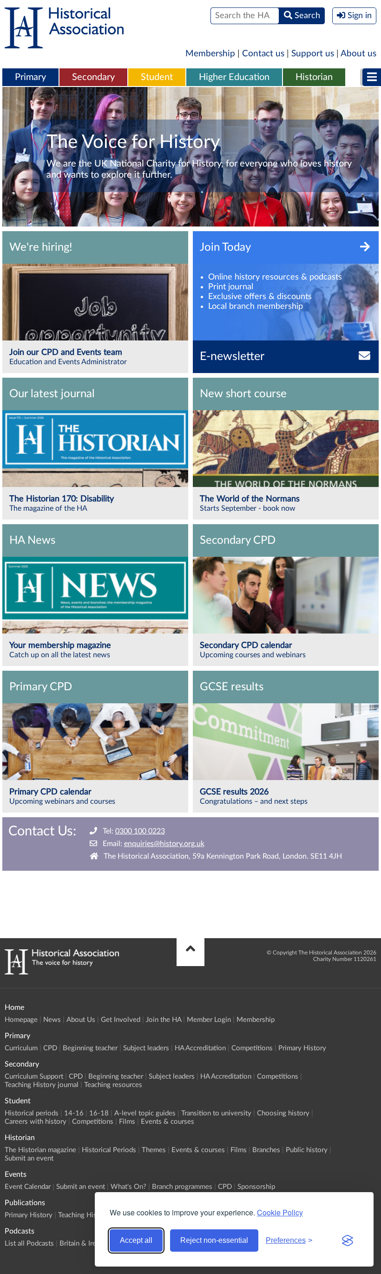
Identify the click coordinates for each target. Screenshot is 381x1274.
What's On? (128, 1186)
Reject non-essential (214, 1240)
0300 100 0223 (140, 831)
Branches (266, 1150)
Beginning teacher (90, 1048)
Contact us (263, 53)
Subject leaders (146, 1048)
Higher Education (234, 77)
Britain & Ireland (84, 1243)
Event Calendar (28, 1186)
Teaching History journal (42, 1084)
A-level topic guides (145, 1113)
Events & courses (167, 1121)
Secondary (93, 77)
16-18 (99, 1113)
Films (127, 1121)
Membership (210, 53)
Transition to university (216, 1113)
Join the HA (163, 1019)
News (52, 1019)
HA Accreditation (200, 1048)
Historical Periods (109, 1150)
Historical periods (32, 1113)
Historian (314, 77)
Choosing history (283, 1113)
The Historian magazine (40, 1150)
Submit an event (29, 1158)
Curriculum (21, 1048)
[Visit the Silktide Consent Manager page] (347, 1240)
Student (157, 77)
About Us (80, 1019)
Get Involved (120, 1019)
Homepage (21, 1019)
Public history (307, 1150)
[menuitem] (30, 77)
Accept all (136, 1240)
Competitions (252, 1048)
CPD (50, 1048)
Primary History (302, 1048)
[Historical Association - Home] (62, 972)
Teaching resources (113, 1084)
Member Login (209, 1019)
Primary (30, 77)
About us (358, 53)
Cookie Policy (280, 1212)
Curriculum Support (34, 1076)
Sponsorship (256, 1186)
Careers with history (35, 1121)
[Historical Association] (64, 43)
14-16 (74, 1113)
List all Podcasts (29, 1243)
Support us (312, 53)
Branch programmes (182, 1186)
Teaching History (83, 1215)
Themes (154, 1150)
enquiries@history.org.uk (164, 843)
